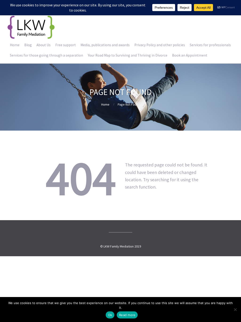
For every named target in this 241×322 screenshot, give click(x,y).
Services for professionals (210, 45)
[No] (235, 309)
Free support (65, 45)
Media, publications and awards (105, 45)
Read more (127, 315)
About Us (43, 45)
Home (15, 45)
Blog (28, 45)
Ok (110, 315)
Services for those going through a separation (46, 55)
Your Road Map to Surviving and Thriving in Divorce (127, 55)
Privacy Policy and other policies (159, 45)
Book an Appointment (189, 55)
